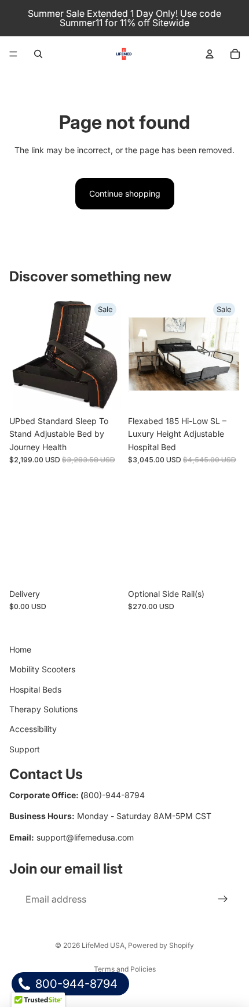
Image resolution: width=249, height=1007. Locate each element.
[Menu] (13, 54)
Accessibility (33, 729)
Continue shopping (124, 193)
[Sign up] (223, 900)
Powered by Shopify (161, 945)
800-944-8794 (75, 984)
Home (20, 649)
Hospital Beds (35, 689)
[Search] (38, 54)
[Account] (209, 54)
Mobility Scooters (42, 669)
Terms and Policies (125, 969)
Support (24, 749)
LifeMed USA (103, 945)
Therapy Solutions (43, 709)
